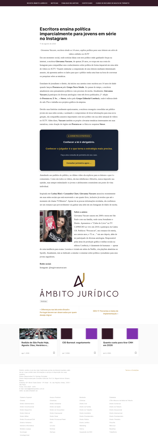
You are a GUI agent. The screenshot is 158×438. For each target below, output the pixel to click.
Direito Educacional (115, 410)
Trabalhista (113, 432)
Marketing (83, 425)
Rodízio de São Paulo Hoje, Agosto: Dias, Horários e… (35, 344)
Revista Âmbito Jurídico (37, 3)
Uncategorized (24, 435)
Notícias (54, 3)
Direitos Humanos (25, 422)
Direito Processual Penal (57, 419)
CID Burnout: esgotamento (76, 342)
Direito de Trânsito (115, 407)
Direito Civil (83, 403)
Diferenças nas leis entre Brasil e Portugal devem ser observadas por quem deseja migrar (58, 312)
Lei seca (52, 425)
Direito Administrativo (27, 403)
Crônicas (82, 400)
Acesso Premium (55, 397)
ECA (51, 422)
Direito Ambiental (55, 403)
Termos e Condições (132, 370)
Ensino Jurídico (84, 422)
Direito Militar (24, 416)
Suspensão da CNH (86, 432)
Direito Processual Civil (27, 419)
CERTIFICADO (87, 3)
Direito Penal (54, 416)
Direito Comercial (115, 403)
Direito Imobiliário (85, 413)
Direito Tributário (114, 419)
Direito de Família (85, 407)
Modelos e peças (25, 429)
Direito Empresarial (56, 413)
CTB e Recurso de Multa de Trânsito (121, 400)
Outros (82, 429)
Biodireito (83, 397)
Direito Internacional (115, 413)
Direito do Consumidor (57, 410)
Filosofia (112, 422)
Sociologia (23, 432)
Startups (52, 432)
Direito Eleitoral (25, 413)
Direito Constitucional (27, 407)
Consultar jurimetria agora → (79, 163)
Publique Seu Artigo (70, 3)
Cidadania (112, 397)
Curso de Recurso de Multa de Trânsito (112, 3)
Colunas (22, 400)
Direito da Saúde (55, 407)
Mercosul (112, 425)
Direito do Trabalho (86, 410)
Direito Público (84, 419)
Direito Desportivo (26, 410)
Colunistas (53, 400)
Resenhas (112, 429)
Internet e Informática (27, 425)
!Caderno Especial (26, 397)
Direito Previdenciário (86, 416)
